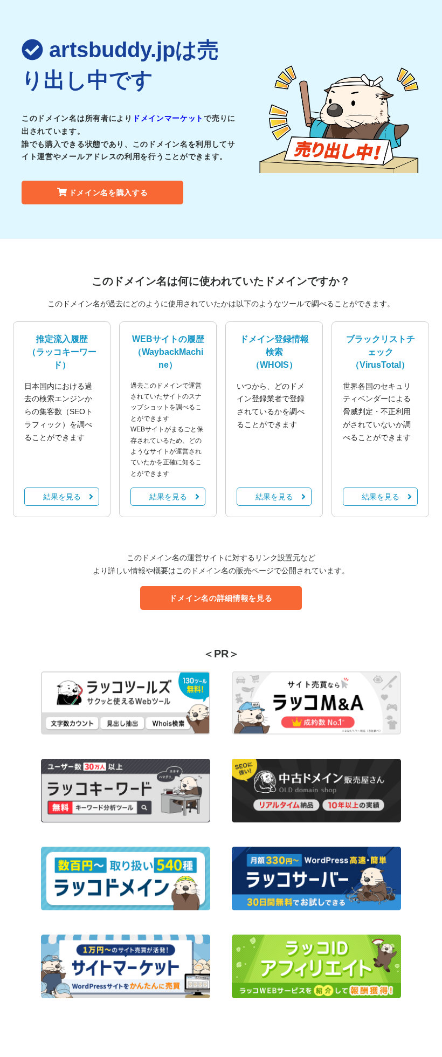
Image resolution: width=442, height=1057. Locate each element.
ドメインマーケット (168, 118)
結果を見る (62, 496)
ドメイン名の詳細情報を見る (220, 598)
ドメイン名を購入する (108, 192)
